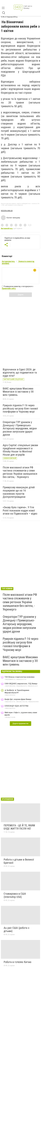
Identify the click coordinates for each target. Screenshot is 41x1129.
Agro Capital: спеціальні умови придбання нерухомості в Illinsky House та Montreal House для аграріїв (20, 450)
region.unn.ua (7, 211)
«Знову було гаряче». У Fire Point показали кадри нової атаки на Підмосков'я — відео (20, 510)
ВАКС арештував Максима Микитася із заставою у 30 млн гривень (18, 391)
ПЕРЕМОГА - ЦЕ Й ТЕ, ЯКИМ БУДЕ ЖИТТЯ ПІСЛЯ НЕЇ (19, 827)
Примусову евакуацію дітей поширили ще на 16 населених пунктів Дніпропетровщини (19, 492)
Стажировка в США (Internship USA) (15, 895)
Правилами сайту (9, 288)
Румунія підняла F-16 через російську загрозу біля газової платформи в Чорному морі (20, 408)
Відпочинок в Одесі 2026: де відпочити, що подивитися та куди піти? (20, 372)
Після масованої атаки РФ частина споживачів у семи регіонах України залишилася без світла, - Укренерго (20, 472)
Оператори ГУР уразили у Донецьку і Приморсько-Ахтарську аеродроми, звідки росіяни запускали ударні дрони (20, 428)
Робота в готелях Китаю (17, 962)
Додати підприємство (20, 723)
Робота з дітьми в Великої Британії (19, 861)
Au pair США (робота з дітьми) (16, 929)
